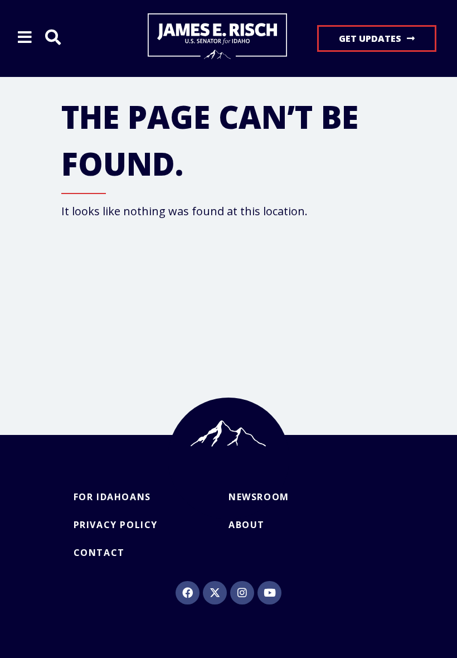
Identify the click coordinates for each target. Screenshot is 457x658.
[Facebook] (187, 592)
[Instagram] (242, 592)
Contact (99, 552)
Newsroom (259, 497)
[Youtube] (269, 592)
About (247, 525)
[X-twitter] (214, 592)
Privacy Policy (116, 525)
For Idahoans (112, 497)
